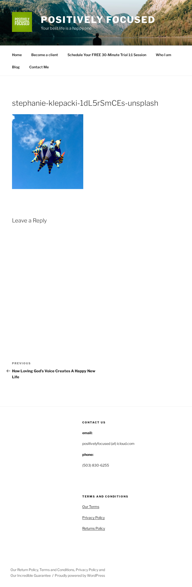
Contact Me (39, 67)
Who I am (163, 55)
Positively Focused (98, 19)
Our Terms (90, 506)
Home (17, 55)
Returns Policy (93, 528)
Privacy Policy (93, 517)
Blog (16, 67)
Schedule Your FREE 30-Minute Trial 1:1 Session (107, 55)
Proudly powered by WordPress (80, 575)
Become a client (44, 55)
